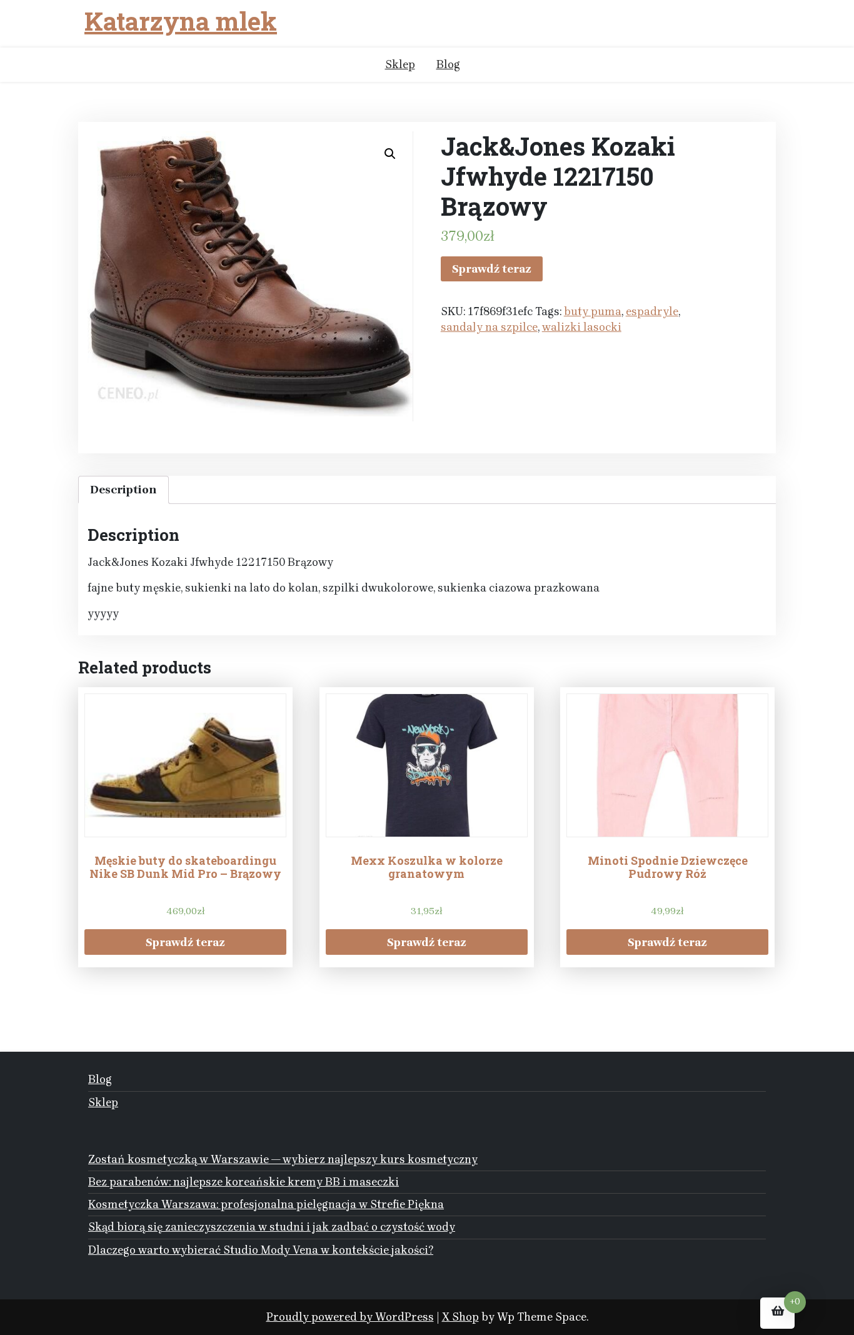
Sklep (400, 64)
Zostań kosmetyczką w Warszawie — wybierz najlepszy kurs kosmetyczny (283, 1159)
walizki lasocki (581, 327)
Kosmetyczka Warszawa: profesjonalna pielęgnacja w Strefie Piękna (266, 1204)
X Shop (460, 1317)
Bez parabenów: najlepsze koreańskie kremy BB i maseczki (243, 1182)
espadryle (652, 311)
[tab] (123, 490)
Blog (448, 64)
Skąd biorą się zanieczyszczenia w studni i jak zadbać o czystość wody (271, 1227)
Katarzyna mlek (180, 21)
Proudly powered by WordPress (350, 1317)
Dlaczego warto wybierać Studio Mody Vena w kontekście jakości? (260, 1250)
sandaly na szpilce (489, 327)
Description (123, 489)
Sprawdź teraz (491, 269)
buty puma (592, 311)
